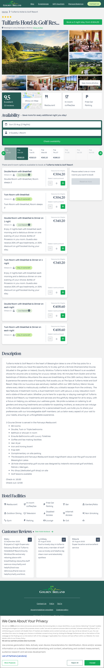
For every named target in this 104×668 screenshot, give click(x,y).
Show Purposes (9, 663)
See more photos (90, 83)
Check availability (52, 141)
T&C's (59, 603)
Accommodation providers (42, 609)
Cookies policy (62, 609)
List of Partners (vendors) (14, 655)
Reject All (74, 663)
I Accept (92, 663)
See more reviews (42, 531)
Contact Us (94, 4)
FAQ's (51, 603)
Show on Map (31, 100)
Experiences (43, 4)
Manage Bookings (75, 4)
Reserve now (86, 181)
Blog (32, 4)
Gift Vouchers (58, 4)
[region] (52, 642)
